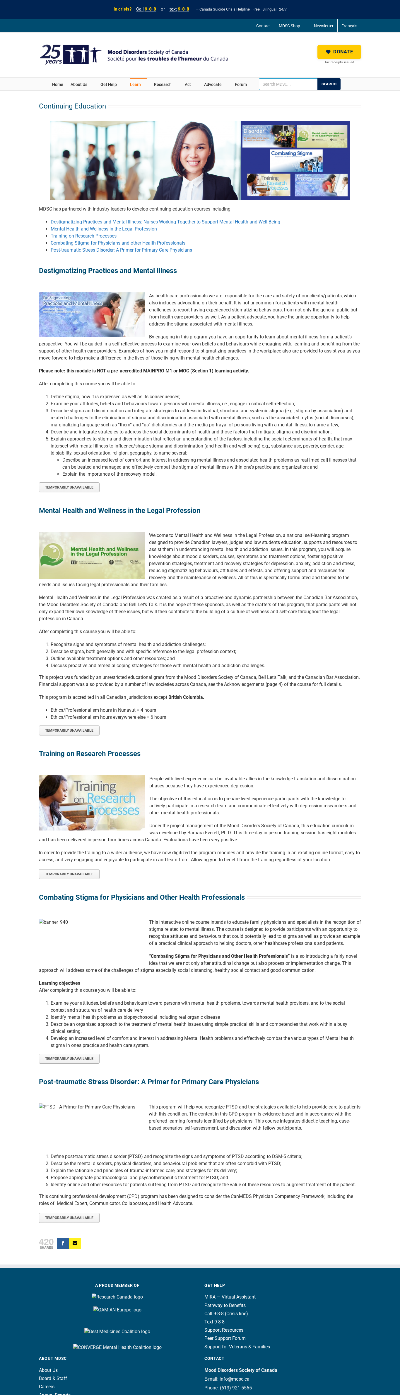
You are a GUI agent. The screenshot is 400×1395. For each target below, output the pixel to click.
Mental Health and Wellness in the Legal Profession (104, 229)
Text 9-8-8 (214, 1322)
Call (146, 9)
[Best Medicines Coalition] (117, 1322)
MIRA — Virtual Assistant (230, 1297)
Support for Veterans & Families (237, 1347)
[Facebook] (63, 1243)
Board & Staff (53, 1378)
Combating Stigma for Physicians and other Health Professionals (118, 243)
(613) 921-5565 (236, 1388)
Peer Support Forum (225, 1338)
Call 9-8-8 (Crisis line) (226, 1313)
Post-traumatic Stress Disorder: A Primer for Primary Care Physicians (121, 250)
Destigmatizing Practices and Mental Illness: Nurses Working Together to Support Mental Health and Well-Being (165, 222)
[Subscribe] (75, 1243)
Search (329, 84)
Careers (46, 1386)
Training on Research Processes (84, 236)
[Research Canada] (117, 1297)
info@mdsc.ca (234, 1379)
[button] (339, 52)
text (179, 9)
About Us (48, 1370)
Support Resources (223, 1330)
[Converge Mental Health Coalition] (117, 1344)
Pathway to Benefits (225, 1305)
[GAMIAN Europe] (117, 1304)
